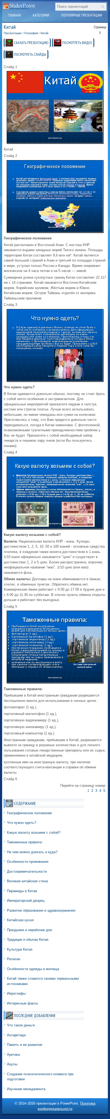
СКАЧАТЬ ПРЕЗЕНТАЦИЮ (31, 43)
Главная (14, 15)
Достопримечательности (27, 871)
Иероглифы (16, 993)
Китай (44, 33)
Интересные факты (22, 1003)
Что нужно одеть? (21, 823)
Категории (41, 15)
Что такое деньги (21, 1025)
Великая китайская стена (27, 881)
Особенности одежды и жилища (33, 969)
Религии (13, 959)
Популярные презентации (81, 15)
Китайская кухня (20, 920)
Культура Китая (19, 949)
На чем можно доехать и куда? (32, 852)
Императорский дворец (25, 901)
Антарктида (16, 1035)
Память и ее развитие (24, 1045)
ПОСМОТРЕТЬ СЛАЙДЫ (30, 54)
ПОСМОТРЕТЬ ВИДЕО (77, 43)
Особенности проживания (27, 862)
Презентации (12, 33)
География (31, 33)
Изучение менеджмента (26, 1089)
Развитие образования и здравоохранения (41, 910)
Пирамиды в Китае (22, 891)
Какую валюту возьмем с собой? (33, 833)
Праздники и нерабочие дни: (30, 930)
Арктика (13, 1055)
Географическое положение (29, 813)
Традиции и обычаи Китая (27, 940)
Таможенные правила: (25, 842)
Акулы (12, 1064)
